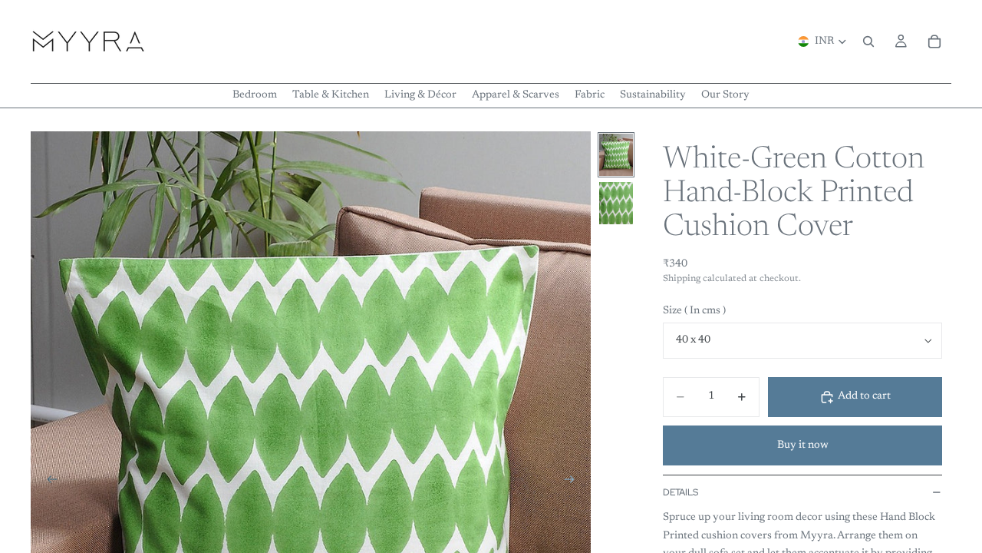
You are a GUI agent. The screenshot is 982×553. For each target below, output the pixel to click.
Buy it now (803, 445)
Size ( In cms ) (694, 311)
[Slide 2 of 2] (616, 203)
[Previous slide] (47, 482)
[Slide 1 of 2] (616, 155)
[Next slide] (574, 482)
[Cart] (934, 41)
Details (680, 492)
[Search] (868, 41)
